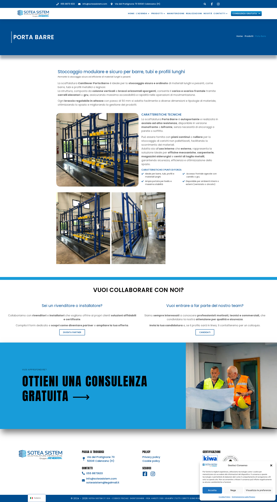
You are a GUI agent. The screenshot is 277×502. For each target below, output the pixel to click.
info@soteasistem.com (101, 478)
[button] (271, 465)
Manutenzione (175, 13)
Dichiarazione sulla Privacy (243, 497)
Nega (233, 490)
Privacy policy (151, 457)
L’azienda (141, 13)
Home (131, 13)
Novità (208, 13)
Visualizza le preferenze (258, 490)
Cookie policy (151, 461)
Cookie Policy (224, 497)
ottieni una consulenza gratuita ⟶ (85, 388)
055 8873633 (94, 473)
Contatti (219, 13)
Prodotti (157, 13)
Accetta (212, 490)
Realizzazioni (194, 13)
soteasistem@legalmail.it (102, 482)
